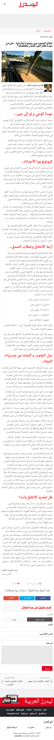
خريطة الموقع (12, 727)
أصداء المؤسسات (13, 713)
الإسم (50, 624)
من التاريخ (42, 713)
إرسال (47, 668)
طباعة (15, 583)
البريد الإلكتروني (45, 633)
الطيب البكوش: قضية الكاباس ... (13, 681)
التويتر (26, 598)
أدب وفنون (33, 713)
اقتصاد (28, 710)
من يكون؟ (24, 713)
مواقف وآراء (37, 710)
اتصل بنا (31, 727)
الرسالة (49, 643)
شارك (42, 598)
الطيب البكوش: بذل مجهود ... (38, 681)
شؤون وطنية (20, 710)
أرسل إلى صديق (32, 583)
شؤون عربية (10, 710)
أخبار (38, 31)
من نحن (48, 727)
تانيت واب (18, 736)
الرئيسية (47, 31)
